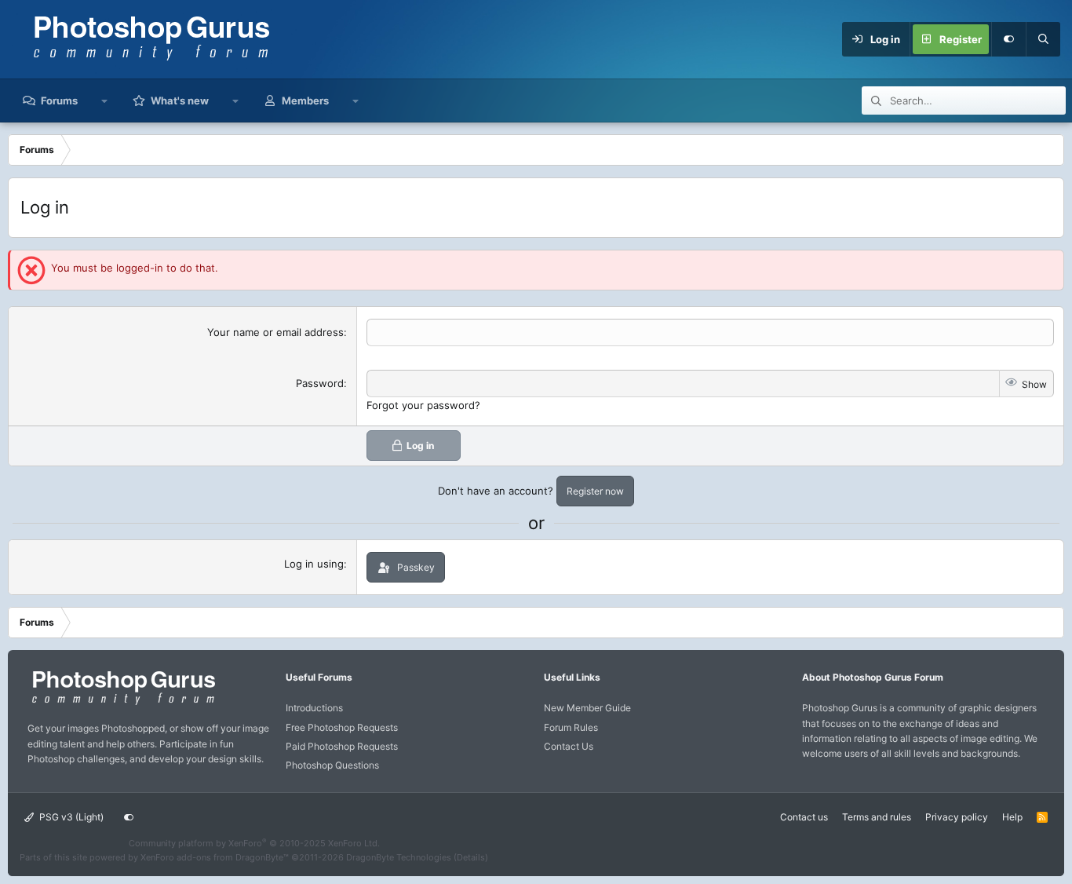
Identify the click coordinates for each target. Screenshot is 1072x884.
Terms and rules (876, 817)
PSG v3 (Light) (70, 817)
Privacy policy (956, 817)
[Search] (1043, 39)
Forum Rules (571, 727)
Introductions (314, 708)
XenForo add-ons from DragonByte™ (214, 857)
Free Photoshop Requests (342, 727)
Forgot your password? (423, 405)
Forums (59, 100)
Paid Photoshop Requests (342, 746)
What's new (180, 100)
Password (320, 383)
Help (1012, 817)
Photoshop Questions (332, 765)
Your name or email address (275, 332)
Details (471, 857)
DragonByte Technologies (398, 857)
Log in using (314, 563)
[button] (104, 100)
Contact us (804, 817)
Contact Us (568, 746)
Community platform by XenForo (254, 843)
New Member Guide (587, 708)
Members (305, 100)
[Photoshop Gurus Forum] (121, 704)
